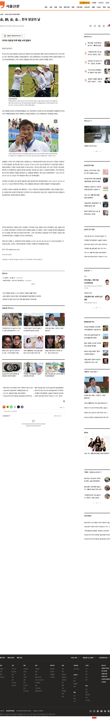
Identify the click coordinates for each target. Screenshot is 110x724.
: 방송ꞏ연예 (90, 372)
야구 (86, 669)
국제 (60, 7)
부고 (74, 701)
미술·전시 (64, 674)
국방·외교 (2, 677)
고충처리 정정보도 (105, 679)
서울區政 (52, 674)
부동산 (24, 671)
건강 (63, 688)
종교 (63, 682)
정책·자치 (67, 7)
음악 (63, 669)
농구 (86, 677)
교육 (13, 677)
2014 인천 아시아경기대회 (12, 14)
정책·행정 (52, 669)
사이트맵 (103, 682)
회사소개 (103, 665)
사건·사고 (14, 669)
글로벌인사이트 (38, 691)
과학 (13, 680)
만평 (74, 686)
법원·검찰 (14, 671)
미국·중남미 (37, 682)
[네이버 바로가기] (105, 711)
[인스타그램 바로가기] (97, 711)
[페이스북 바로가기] (90, 711)
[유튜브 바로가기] (101, 711)
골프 (86, 674)
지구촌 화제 (37, 688)
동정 (74, 698)
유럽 (36, 685)
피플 (93, 7)
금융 (24, 674)
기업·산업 (25, 669)
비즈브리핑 (25, 691)
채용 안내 (19, 658)
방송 (86, 689)
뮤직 (86, 697)
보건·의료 (14, 682)
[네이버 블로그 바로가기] (108, 711)
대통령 (1, 669)
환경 (13, 674)
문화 (73, 7)
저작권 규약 (104, 676)
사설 (74, 678)
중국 (36, 671)
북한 (1, 674)
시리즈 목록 (76, 669)
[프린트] (99, 26)
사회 (50, 7)
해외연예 (87, 695)
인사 (74, 696)
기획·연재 (79, 7)
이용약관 (2, 711)
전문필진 (75, 684)
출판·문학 (64, 677)
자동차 (24, 677)
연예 (104, 7)
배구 (86, 680)
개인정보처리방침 (10, 711)
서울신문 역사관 (105, 668)
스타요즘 (87, 700)
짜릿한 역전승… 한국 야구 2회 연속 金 (13, 280)
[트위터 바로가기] (94, 711)
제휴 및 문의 (10, 658)
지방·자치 (52, 671)
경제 (55, 7)
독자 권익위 (104, 671)
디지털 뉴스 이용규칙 (38, 711)
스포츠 (99, 7)
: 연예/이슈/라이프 (92, 472)
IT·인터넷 (25, 685)
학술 (63, 671)
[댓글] (108, 26)
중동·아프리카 (38, 677)
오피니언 (87, 7)
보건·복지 (14, 685)
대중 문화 (64, 680)
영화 (63, 693)
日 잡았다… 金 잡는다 (9, 278)
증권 (24, 682)
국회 (1, 671)
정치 (46, 7)
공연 (63, 696)
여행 (63, 685)
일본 (36, 674)
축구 (86, 671)
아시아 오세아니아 (39, 680)
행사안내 (2, 658)
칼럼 (74, 681)
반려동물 (64, 691)
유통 (24, 680)
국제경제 (37, 669)
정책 (24, 688)
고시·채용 (52, 677)
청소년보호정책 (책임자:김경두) (23, 711)
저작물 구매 (104, 674)
